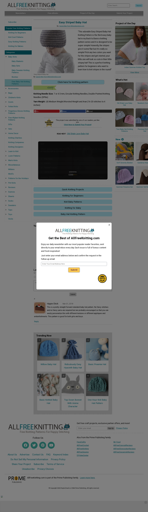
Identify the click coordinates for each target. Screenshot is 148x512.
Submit (74, 270)
